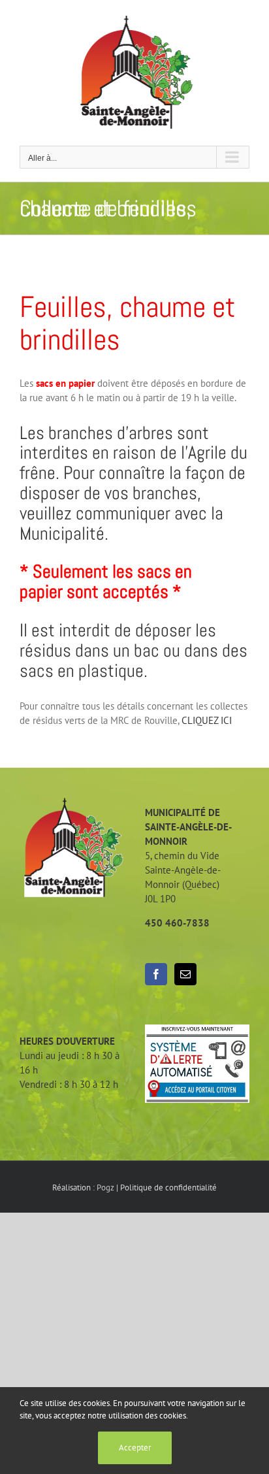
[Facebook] (156, 974)
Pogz (105, 1187)
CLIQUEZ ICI (207, 720)
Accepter (135, 1447)
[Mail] (185, 974)
